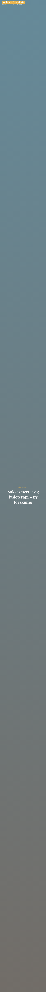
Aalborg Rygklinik (13, 2)
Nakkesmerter (22, 487)
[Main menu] (42, 3)
